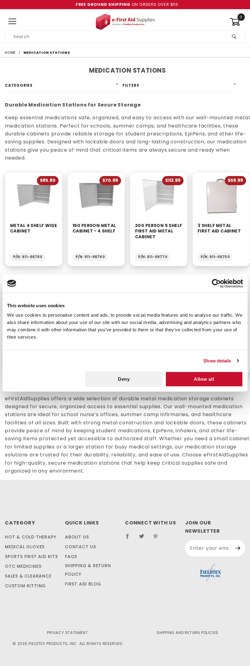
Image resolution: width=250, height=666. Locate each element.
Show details (217, 360)
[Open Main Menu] (12, 22)
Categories (19, 85)
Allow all (204, 379)
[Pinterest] (158, 539)
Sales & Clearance (28, 576)
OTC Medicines (23, 566)
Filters (131, 85)
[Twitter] (144, 539)
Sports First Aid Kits (31, 556)
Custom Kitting (25, 586)
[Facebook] (130, 539)
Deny (124, 379)
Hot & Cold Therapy (30, 537)
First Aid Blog (83, 584)
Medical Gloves (25, 547)
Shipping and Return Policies (187, 632)
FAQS (71, 556)
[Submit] (238, 548)
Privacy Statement (67, 632)
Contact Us (80, 547)
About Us (77, 537)
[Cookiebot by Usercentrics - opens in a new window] (216, 283)
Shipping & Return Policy (88, 570)
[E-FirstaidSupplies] (125, 21)
